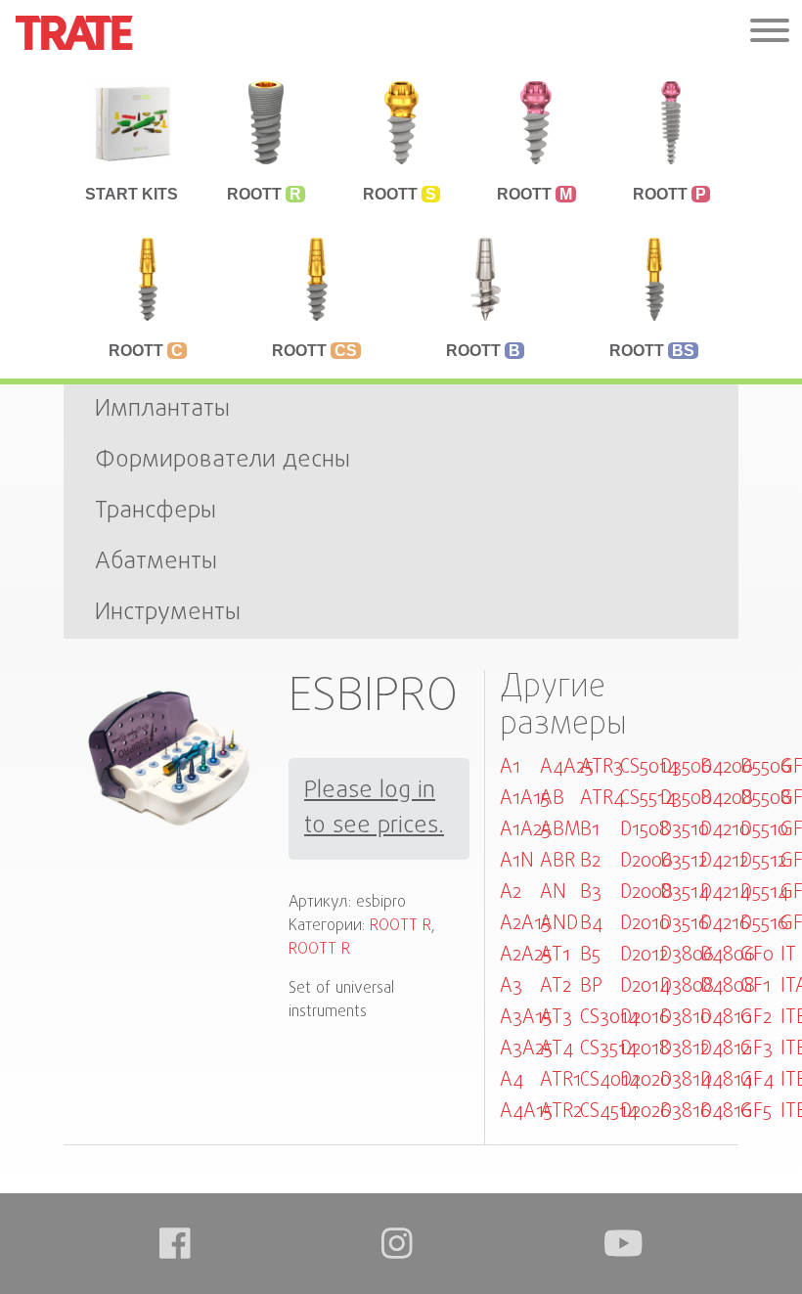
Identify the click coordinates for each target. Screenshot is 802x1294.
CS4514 (609, 1111)
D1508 (645, 830)
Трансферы (155, 511)
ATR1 (560, 1080)
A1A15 (525, 798)
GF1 (755, 986)
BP (591, 986)
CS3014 (609, 1018)
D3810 (685, 1018)
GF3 (756, 1049)
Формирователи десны (222, 460)
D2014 (645, 986)
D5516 (764, 924)
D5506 (765, 767)
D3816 (685, 1111)
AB (552, 798)
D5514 (764, 892)
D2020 (645, 1080)
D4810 (726, 1018)
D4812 (725, 1049)
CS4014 (610, 1080)
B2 (590, 861)
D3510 (684, 830)
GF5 (756, 1111)
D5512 (763, 861)
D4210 (725, 830)
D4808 (727, 986)
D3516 (684, 924)
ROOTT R (400, 926)
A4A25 (567, 767)
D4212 (724, 861)
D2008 (646, 892)
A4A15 (526, 1111)
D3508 (686, 798)
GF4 (757, 1080)
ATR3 (601, 767)
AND (559, 924)
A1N (517, 861)
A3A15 (526, 1018)
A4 (511, 1080)
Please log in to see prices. (374, 809)
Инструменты (168, 613)
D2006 (646, 861)
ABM (560, 830)
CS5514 (648, 798)
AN (553, 892)
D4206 (726, 767)
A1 (510, 767)
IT (788, 955)
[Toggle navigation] (769, 33)
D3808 (687, 986)
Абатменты (156, 562)
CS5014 (649, 767)
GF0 (757, 955)
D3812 (684, 1049)
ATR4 (602, 798)
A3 (511, 986)
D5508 (765, 798)
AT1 (555, 955)
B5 (590, 955)
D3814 (685, 1080)
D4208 (726, 798)
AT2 (555, 986)
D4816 (726, 1111)
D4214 (725, 892)
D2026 (645, 1111)
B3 (591, 892)
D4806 (727, 955)
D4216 (725, 924)
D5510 (764, 830)
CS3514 (608, 1049)
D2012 (644, 955)
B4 (591, 924)
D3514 (684, 892)
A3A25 (526, 1049)
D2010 (645, 924)
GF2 (756, 1018)
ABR (557, 861)
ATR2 (561, 1111)
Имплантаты (162, 409)
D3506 (686, 767)
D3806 (687, 955)
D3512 (683, 861)
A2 (510, 892)
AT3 (556, 1018)
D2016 (645, 1018)
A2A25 (526, 955)
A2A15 (525, 924)
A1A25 (525, 830)
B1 (590, 830)
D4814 (726, 1080)
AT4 (556, 1049)
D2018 (645, 1049)
